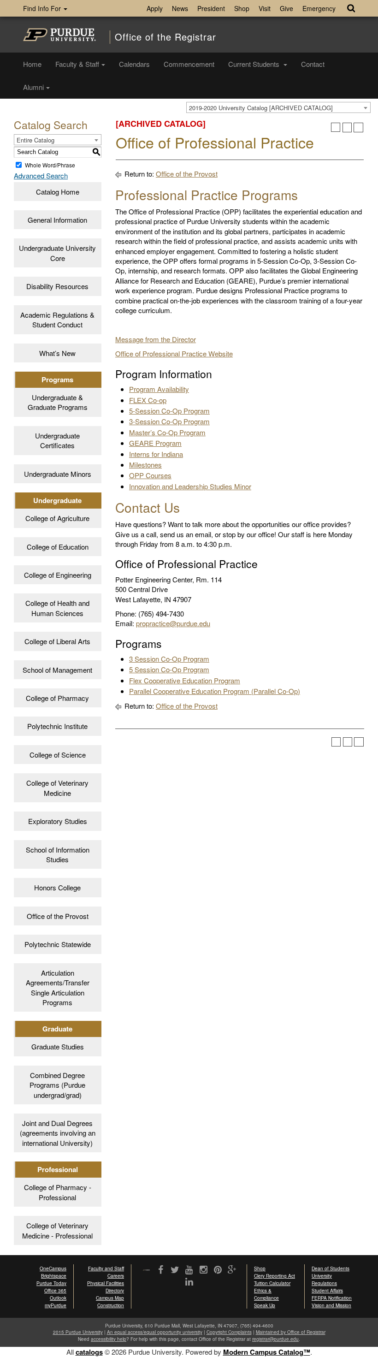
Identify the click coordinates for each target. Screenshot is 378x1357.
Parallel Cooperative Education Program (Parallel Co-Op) (214, 691)
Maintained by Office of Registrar (290, 1332)
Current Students (254, 64)
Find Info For (43, 8)
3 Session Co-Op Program (169, 659)
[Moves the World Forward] (146, 1270)
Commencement (189, 64)
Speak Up (264, 1305)
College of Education (58, 546)
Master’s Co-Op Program (167, 432)
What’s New (57, 353)
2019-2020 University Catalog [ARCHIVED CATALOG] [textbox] (261, 107)
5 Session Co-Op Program (169, 669)
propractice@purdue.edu (173, 623)
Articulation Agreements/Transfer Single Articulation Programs (57, 987)
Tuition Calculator (272, 1283)
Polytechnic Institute (57, 726)
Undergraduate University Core (57, 252)
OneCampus (53, 1268)
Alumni (33, 87)
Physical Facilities (105, 1283)
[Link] (160, 1270)
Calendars (134, 64)
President (211, 8)
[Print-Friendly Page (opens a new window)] (347, 127)
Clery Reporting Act (274, 1276)
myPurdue (55, 1305)
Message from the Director (155, 339)
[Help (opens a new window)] (358, 127)
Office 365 (55, 1290)
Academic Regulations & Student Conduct (57, 319)
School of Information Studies (57, 854)
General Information (57, 220)
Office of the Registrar (165, 36)
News (180, 8)
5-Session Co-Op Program (169, 410)
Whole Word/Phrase (50, 165)
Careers (115, 1276)
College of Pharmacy (57, 698)
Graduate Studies (57, 1046)
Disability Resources (57, 286)
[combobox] (278, 107)
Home (32, 64)
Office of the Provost (58, 916)
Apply (155, 8)
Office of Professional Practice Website (174, 353)
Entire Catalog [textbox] (35, 140)
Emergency (319, 8)
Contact (313, 64)
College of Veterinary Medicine (57, 787)
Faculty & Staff (77, 64)
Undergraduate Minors (57, 474)
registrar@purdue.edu (275, 1339)
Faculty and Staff (106, 1268)
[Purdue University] (59, 34)
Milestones (145, 464)
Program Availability (159, 389)
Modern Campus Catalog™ (266, 1352)
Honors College (57, 887)
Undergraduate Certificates (57, 440)
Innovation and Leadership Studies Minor (190, 486)
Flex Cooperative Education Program (184, 680)
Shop (241, 8)
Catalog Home (57, 191)
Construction (110, 1305)
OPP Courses (150, 475)
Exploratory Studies (57, 821)
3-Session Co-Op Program (169, 421)
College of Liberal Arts (57, 641)
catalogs (89, 1352)
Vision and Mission (331, 1305)
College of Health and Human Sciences (57, 607)
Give (286, 8)
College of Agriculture (57, 518)
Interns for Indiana (156, 454)
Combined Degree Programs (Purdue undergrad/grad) (57, 1085)
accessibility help (108, 1339)
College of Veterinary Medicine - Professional (57, 1230)
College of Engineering (57, 575)
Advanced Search (41, 175)
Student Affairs (327, 1290)
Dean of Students (330, 1268)
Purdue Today (51, 1283)
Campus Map (110, 1298)
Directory (115, 1290)
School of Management (57, 670)
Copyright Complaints (229, 1332)
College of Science (58, 754)
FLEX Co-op (147, 400)
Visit (265, 8)
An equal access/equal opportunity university (154, 1332)
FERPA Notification (332, 1298)
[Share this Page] (336, 127)
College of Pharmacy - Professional (57, 1192)
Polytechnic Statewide (57, 944)
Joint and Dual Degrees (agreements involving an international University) (57, 1133)
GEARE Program (155, 443)
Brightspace (53, 1276)
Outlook (58, 1298)
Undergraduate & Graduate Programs (58, 402)
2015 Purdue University (78, 1332)
